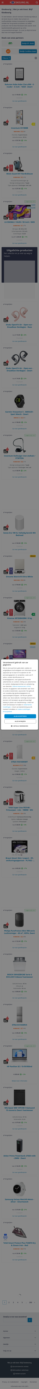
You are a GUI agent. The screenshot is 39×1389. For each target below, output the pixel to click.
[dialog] (19, 694)
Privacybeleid (7, 711)
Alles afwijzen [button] (20, 721)
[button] (19, 726)
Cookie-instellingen (23, 709)
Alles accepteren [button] (20, 716)
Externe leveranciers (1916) (21, 686)
